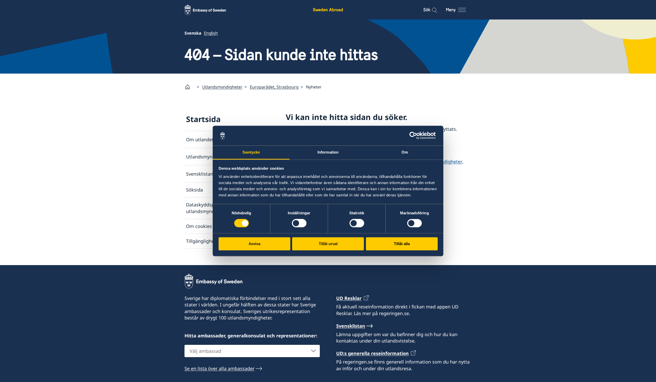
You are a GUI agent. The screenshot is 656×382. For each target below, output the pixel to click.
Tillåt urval (328, 244)
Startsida (203, 119)
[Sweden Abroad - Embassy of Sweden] (210, 9)
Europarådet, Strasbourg (274, 87)
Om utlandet (200, 139)
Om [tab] (405, 152)
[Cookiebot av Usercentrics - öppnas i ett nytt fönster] (415, 135)
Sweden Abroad (328, 10)
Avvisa (254, 244)
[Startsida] (189, 87)
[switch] (299, 223)
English (211, 33)
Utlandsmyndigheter (222, 87)
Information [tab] (328, 152)
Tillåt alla (402, 244)
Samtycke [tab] (251, 152)
